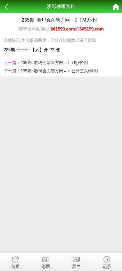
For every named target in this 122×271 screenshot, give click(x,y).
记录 (106, 266)
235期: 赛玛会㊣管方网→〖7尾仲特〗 (55, 62)
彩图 (45, 266)
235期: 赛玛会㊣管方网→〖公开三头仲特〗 (60, 70)
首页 (15, 266)
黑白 (76, 266)
